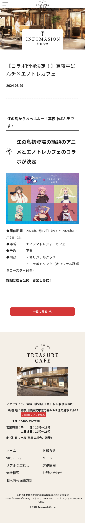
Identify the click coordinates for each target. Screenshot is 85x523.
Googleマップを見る (33, 414)
